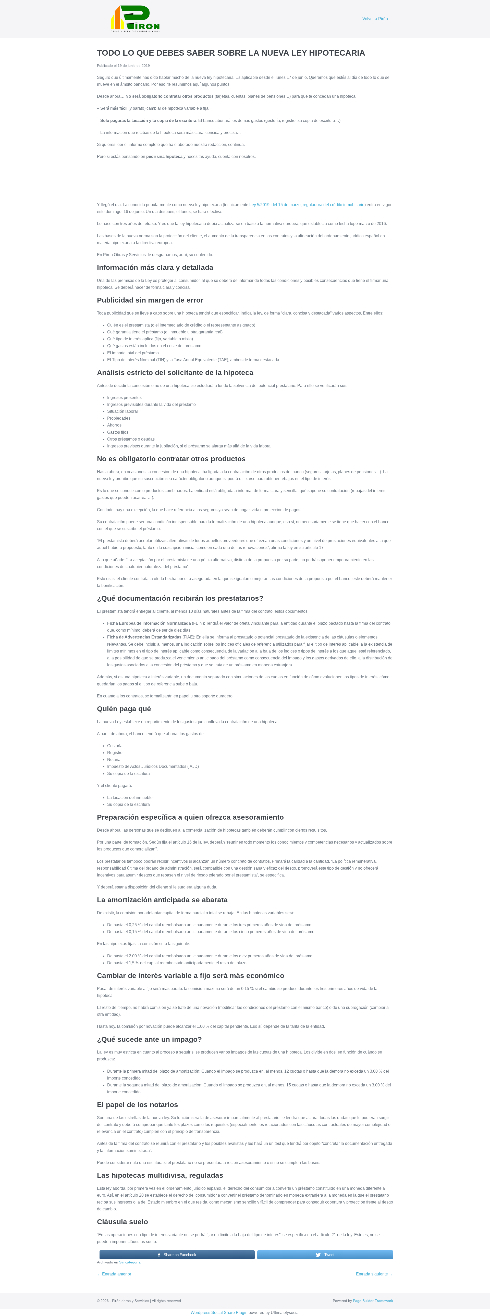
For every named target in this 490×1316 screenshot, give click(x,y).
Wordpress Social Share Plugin (220, 1312)
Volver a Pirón (375, 19)
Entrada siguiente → (374, 1274)
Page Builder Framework (373, 1301)
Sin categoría (130, 1262)
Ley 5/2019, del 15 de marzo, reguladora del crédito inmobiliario (306, 205)
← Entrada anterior (114, 1274)
